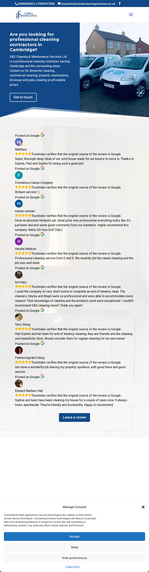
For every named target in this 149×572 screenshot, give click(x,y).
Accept (75, 536)
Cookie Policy (72, 566)
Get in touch (23, 97)
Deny (74, 547)
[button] (143, 507)
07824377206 (46, 3)
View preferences (74, 558)
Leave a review (74, 417)
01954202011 (26, 3)
